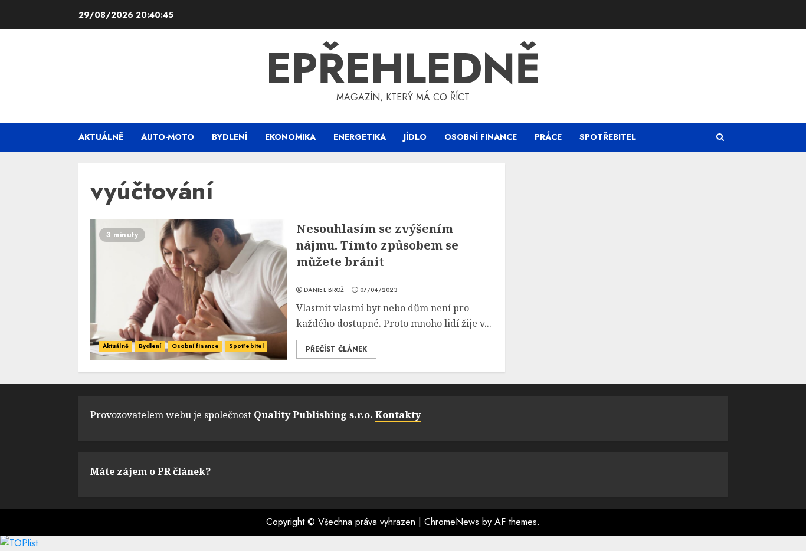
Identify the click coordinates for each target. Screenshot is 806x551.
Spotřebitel (607, 137)
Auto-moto (167, 137)
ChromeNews (451, 522)
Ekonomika (290, 137)
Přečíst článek (336, 349)
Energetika (359, 137)
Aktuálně (100, 137)
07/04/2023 (379, 290)
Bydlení (229, 137)
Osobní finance (480, 137)
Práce (548, 137)
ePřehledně (403, 68)
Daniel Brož (324, 290)
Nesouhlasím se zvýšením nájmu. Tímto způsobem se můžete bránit (377, 245)
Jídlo (415, 137)
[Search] (720, 137)
